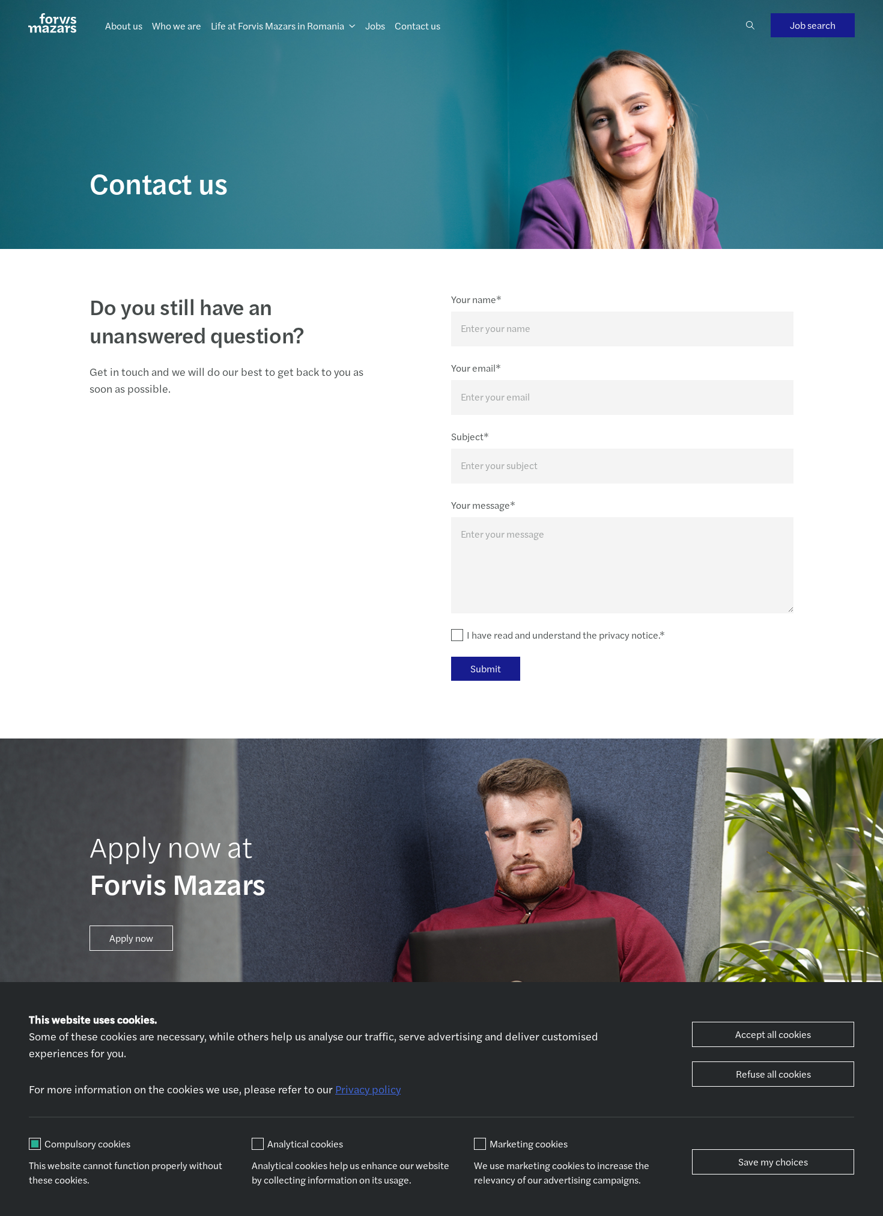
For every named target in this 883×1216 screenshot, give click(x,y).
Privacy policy (368, 1088)
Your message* (483, 505)
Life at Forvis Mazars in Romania (277, 25)
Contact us (417, 25)
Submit (485, 668)
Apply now (131, 938)
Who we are (176, 25)
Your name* (476, 299)
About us (123, 25)
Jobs (375, 25)
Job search (813, 25)
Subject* (470, 436)
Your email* (476, 368)
